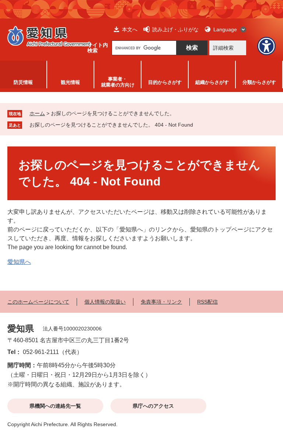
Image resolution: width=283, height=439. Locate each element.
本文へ (129, 29)
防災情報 (23, 82)
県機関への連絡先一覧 (55, 406)
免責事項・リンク (161, 302)
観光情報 (70, 82)
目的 (165, 82)
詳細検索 (223, 48)
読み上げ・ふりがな (175, 29)
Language (225, 29)
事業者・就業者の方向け (117, 82)
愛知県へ (19, 262)
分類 (259, 82)
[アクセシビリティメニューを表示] (266, 46)
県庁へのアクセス (153, 406)
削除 (198, 124)
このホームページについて (38, 302)
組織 (212, 82)
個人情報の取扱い (105, 302)
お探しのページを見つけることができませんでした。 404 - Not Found (111, 125)
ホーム (37, 113)
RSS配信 (207, 302)
